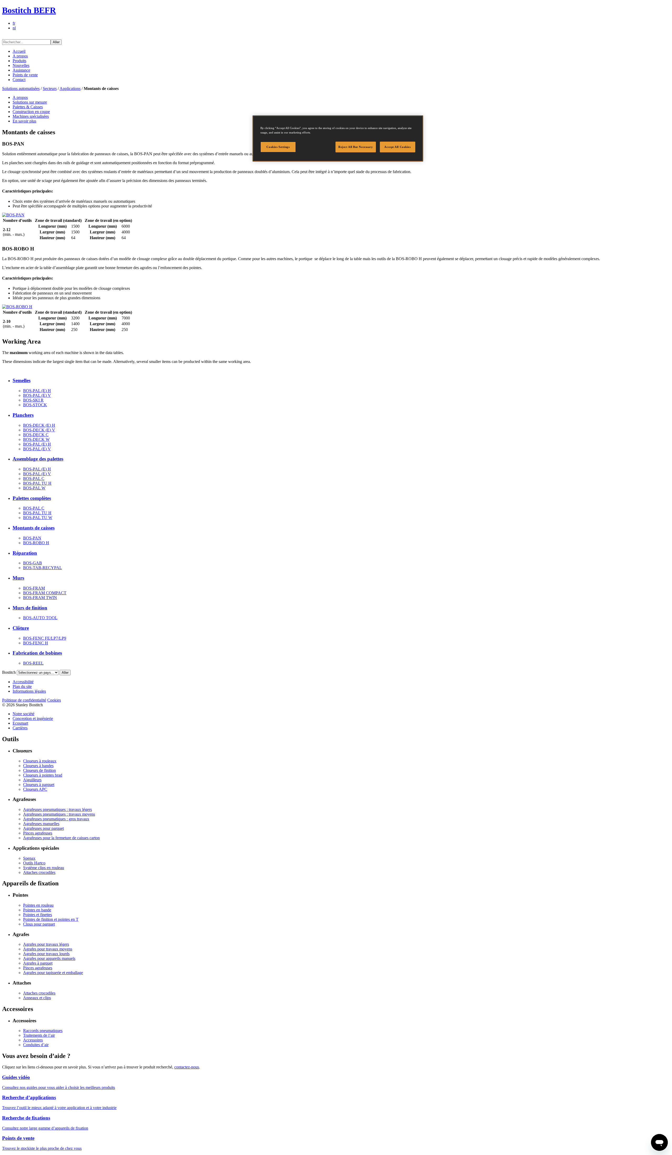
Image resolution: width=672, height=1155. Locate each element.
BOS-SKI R (33, 400)
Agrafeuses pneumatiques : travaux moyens (59, 814)
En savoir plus (24, 121)
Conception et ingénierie (33, 718)
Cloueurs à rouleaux (39, 761)
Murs (18, 578)
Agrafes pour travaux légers (46, 944)
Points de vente (25, 75)
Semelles (21, 380)
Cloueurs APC (35, 789)
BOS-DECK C (36, 434)
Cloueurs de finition (39, 770)
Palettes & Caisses (28, 107)
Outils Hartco (34, 863)
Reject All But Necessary (355, 146)
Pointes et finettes (37, 914)
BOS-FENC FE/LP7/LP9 (44, 638)
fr (14, 23)
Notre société (23, 714)
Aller (56, 42)
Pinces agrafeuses (37, 833)
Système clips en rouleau (43, 867)
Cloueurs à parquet (38, 784)
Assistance (21, 70)
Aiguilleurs (32, 780)
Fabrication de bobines (37, 653)
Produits (19, 60)
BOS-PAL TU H (37, 483)
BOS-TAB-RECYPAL (42, 567)
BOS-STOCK (35, 405)
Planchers (23, 415)
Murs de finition (30, 608)
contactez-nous (186, 1067)
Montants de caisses (34, 528)
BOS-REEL (33, 663)
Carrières (20, 728)
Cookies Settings (278, 146)
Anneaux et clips (37, 998)
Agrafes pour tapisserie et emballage (53, 972)
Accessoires (33, 1040)
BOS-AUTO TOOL (40, 618)
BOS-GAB (32, 563)
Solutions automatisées (21, 88)
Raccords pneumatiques (42, 1030)
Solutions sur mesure (30, 102)
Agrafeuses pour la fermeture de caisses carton (61, 838)
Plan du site (22, 686)
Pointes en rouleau (38, 905)
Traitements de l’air (39, 1035)
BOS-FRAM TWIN (40, 597)
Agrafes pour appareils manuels (49, 958)
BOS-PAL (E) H (37, 390)
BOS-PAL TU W (37, 517)
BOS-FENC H (35, 643)
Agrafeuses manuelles (41, 823)
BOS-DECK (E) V (39, 430)
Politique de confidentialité (24, 700)
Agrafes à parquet (37, 963)
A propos (20, 56)
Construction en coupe (31, 111)
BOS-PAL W (34, 488)
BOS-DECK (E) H (39, 425)
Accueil (19, 51)
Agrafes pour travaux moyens (47, 949)
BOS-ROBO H (36, 543)
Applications (70, 88)
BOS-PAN (32, 538)
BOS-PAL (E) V (37, 395)
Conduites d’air (36, 1044)
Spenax (29, 858)
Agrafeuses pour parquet (43, 828)
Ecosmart (20, 723)
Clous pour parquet (39, 924)
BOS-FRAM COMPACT (44, 593)
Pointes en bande (37, 910)
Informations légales (29, 691)
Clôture (21, 628)
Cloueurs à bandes (38, 765)
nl (14, 28)
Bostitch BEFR (29, 10)
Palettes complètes (32, 498)
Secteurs (50, 88)
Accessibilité (23, 682)
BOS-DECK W (36, 439)
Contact (19, 79)
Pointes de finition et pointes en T (50, 919)
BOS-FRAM (34, 588)
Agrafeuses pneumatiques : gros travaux (56, 819)
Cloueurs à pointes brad (42, 775)
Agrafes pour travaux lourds (46, 953)
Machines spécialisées (31, 116)
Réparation (25, 553)
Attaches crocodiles (39, 872)
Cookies (54, 700)
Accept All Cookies (397, 146)
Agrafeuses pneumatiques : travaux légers (57, 809)
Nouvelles (21, 65)
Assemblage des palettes (38, 459)
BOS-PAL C (33, 478)
